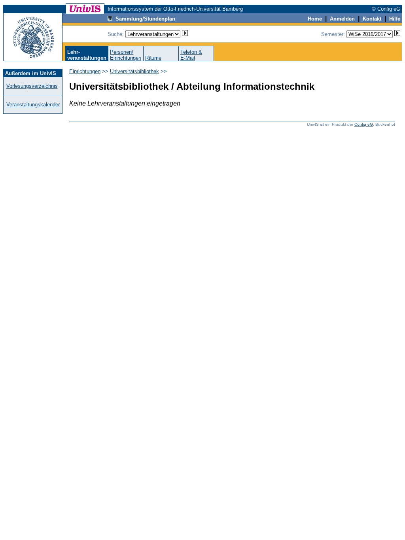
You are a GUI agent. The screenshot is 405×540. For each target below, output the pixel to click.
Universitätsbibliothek (134, 71)
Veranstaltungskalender (33, 105)
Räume (153, 58)
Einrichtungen (84, 71)
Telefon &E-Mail (191, 55)
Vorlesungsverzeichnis (32, 86)
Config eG (363, 124)
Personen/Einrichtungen (125, 55)
